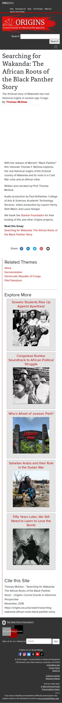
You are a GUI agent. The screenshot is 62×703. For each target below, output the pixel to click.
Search (15, 36)
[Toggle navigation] (56, 47)
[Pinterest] (41, 248)
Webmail (48, 9)
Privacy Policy (54, 668)
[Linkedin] (28, 248)
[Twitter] (34, 248)
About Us (56, 671)
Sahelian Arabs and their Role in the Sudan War (31, 465)
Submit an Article (53, 676)
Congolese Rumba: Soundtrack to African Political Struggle (31, 360)
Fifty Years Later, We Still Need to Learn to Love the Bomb (31, 521)
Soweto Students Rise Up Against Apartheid (31, 304)
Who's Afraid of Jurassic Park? (31, 414)
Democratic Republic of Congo (22, 276)
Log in (57, 693)
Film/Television (13, 280)
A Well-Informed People (50, 686)
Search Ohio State (17, 12)
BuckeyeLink (20, 9)
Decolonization (13, 272)
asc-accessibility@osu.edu (48, 698)
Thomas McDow (16, 102)
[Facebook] (21, 248)
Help (12, 9)
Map (29, 9)
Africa (7, 268)
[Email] (48, 248)
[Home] (30, 23)
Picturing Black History (51, 689)
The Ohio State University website (8, 3)
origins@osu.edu (53, 665)
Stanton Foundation (32, 215)
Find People (38, 9)
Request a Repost (53, 679)
